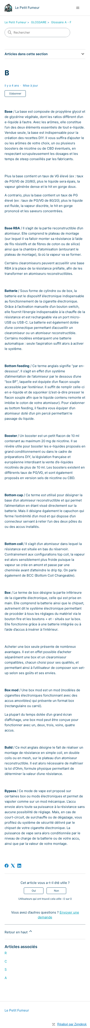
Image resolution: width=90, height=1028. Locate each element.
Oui (34, 890)
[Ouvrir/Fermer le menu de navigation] (77, 7)
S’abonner (15, 93)
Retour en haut (16, 932)
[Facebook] (7, 866)
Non (56, 890)
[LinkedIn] (19, 866)
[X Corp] (13, 866)
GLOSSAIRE (39, 22)
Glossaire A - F (61, 22)
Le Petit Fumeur (15, 22)
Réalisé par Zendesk (72, 1024)
